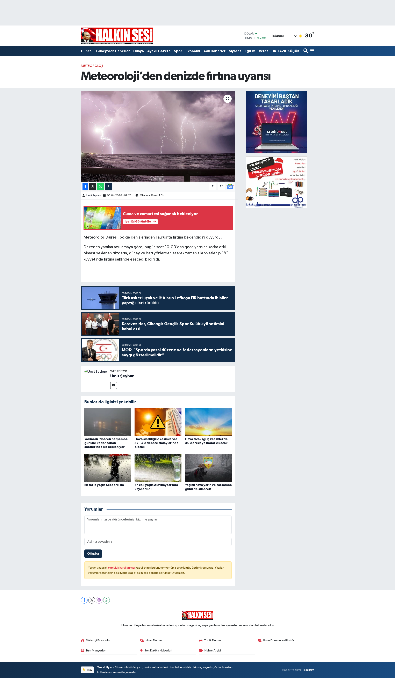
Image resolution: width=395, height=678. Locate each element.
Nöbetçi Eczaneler (98, 640)
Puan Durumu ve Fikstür (278, 640)
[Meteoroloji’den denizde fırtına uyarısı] (158, 136)
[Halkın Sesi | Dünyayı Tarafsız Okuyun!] (117, 35)
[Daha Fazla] (108, 186)
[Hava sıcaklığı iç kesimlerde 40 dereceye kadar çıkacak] (208, 422)
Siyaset (235, 51)
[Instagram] (99, 600)
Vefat (263, 51)
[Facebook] (84, 600)
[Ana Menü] (311, 51)
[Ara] (306, 51)
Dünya (138, 51)
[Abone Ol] (230, 186)
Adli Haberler (214, 51)
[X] (91, 600)
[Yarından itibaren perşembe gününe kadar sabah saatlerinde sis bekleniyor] (107, 422)
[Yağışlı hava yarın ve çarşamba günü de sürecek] (208, 468)
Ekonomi (193, 51)
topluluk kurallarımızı (122, 567)
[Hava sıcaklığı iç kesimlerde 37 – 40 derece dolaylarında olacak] (158, 422)
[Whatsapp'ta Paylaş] (100, 186)
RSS (89, 669)
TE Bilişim (308, 669)
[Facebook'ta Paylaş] (85, 186)
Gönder (93, 553)
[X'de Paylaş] (92, 186)
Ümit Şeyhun (93, 195)
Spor (178, 51)
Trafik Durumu (213, 640)
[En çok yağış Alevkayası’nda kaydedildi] (158, 468)
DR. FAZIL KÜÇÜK (286, 51)
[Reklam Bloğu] (276, 122)
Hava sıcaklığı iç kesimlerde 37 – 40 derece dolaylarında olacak (156, 443)
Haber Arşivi (212, 650)
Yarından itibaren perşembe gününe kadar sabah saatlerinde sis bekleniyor (106, 443)
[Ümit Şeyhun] (95, 371)
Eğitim (250, 51)
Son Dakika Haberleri (158, 650)
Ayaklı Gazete (159, 51)
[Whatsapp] (106, 600)
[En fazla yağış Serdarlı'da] (107, 468)
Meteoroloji (92, 66)
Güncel (87, 51)
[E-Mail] (113, 385)
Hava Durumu (154, 640)
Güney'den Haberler (113, 51)
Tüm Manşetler (96, 650)
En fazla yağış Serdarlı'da (104, 485)
